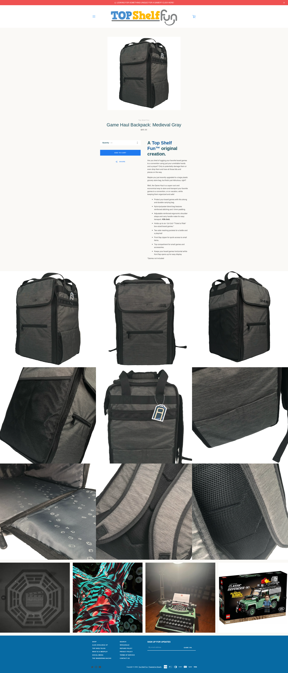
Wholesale (124, 645)
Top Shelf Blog (98, 648)
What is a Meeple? (100, 652)
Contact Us (125, 658)
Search (123, 642)
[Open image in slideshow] (144, 73)
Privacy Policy (126, 652)
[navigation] (94, 16)
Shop (94, 642)
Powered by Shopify (155, 667)
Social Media (97, 655)
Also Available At (100, 645)
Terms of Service (127, 655)
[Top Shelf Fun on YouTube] (100, 666)
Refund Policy (126, 648)
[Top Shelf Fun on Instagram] (96, 666)
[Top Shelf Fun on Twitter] (92, 666)
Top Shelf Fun (143, 667)
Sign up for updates (159, 641)
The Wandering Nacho (101, 658)
